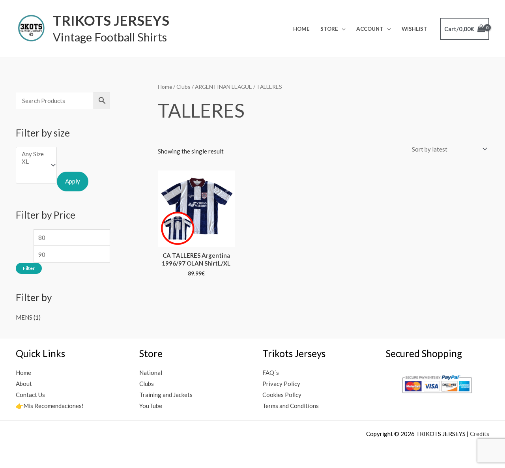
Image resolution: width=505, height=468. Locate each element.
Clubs (183, 86)
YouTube (150, 405)
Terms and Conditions (290, 405)
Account (369, 29)
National (150, 372)
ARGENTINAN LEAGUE (223, 86)
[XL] (33, 161)
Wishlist (414, 29)
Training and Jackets (166, 394)
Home (301, 29)
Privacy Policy (281, 383)
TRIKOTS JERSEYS (111, 20)
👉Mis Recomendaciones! (50, 405)
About (24, 383)
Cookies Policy (281, 394)
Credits (479, 433)
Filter (29, 268)
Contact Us (30, 394)
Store (329, 29)
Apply (72, 181)
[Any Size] (33, 154)
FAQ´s (270, 372)
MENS (24, 317)
